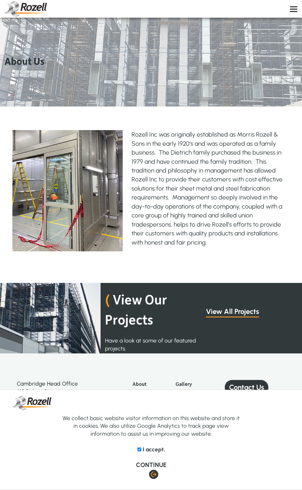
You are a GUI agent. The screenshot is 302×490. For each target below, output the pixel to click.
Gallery (183, 384)
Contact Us (246, 387)
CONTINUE (151, 464)
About (139, 384)
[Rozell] (153, 9)
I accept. (153, 449)
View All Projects (232, 311)
